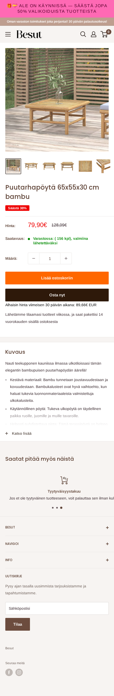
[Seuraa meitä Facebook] (9, 672)
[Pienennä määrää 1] (33, 258)
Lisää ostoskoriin (57, 278)
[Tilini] (93, 34)
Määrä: (11, 258)
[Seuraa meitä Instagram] (19, 672)
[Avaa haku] (83, 34)
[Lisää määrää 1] (66, 258)
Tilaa (17, 624)
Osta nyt (57, 295)
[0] (104, 34)
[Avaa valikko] (8, 34)
